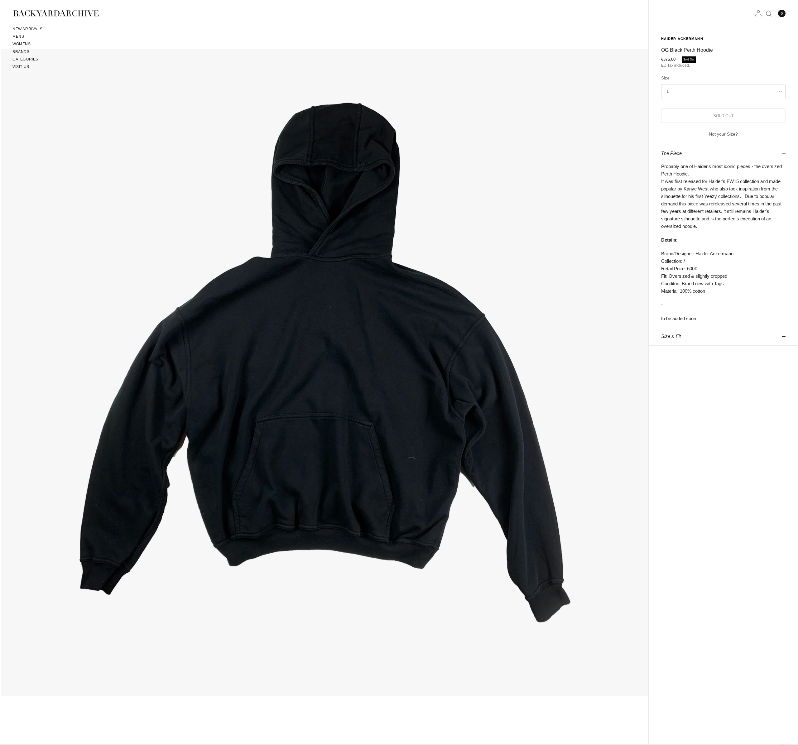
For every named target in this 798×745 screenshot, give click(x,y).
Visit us (20, 67)
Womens (21, 44)
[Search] (769, 13)
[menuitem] (27, 30)
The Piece (671, 153)
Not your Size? (723, 134)
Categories (25, 59)
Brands (21, 52)
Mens (18, 36)
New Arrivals (27, 29)
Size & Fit (671, 336)
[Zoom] (324, 372)
